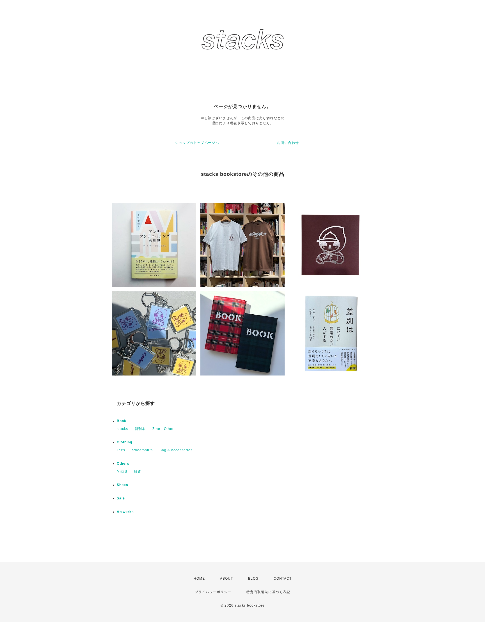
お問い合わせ (288, 143)
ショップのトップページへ (197, 143)
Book (121, 421)
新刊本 (140, 429)
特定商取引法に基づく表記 (268, 592)
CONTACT (283, 578)
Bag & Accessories (176, 450)
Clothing (124, 442)
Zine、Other (163, 429)
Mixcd (122, 471)
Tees (121, 450)
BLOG (253, 578)
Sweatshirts (142, 450)
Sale (121, 498)
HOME (199, 578)
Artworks (125, 512)
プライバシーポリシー (213, 592)
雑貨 (137, 471)
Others (123, 464)
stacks (122, 429)
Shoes (122, 485)
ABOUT (226, 578)
